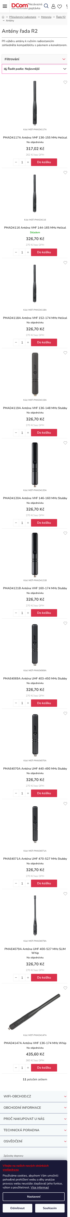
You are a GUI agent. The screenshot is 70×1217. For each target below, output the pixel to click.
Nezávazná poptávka (35, 6)
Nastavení (33, 1197)
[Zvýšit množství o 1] (28, 162)
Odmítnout (17, 1208)
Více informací (40, 1187)
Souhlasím (50, 1208)
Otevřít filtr (35, 59)
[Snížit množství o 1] (16, 162)
